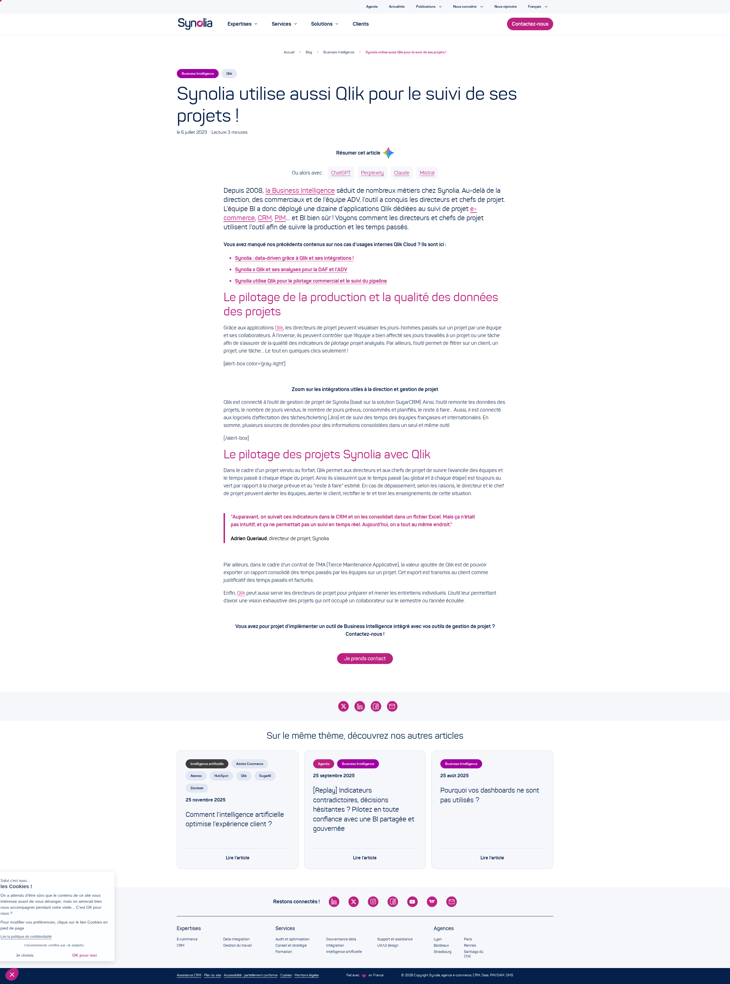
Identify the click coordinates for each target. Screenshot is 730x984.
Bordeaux (441, 945)
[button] (12, 974)
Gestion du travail (237, 945)
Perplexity (372, 173)
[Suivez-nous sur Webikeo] (432, 901)
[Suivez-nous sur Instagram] (373, 901)
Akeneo (196, 776)
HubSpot (221, 776)
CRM (265, 218)
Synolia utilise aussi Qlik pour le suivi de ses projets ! (406, 52)
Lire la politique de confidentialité (37, 937)
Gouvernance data (341, 939)
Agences (444, 928)
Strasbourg (442, 951)
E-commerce (187, 939)
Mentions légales (307, 975)
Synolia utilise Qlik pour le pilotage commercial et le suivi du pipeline (311, 281)
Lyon (438, 939)
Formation (283, 951)
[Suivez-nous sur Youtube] (412, 901)
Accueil (289, 52)
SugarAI (265, 776)
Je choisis (35, 955)
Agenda (323, 764)
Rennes (470, 945)
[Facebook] (376, 706)
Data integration (236, 939)
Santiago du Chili (473, 954)
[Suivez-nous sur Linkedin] (334, 901)
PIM (280, 218)
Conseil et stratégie (291, 945)
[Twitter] (343, 706)
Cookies (286, 975)
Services (285, 928)
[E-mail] (392, 706)
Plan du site (212, 975)
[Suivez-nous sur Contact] (451, 901)
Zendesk (196, 788)
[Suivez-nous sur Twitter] (353, 901)
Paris (468, 939)
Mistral (427, 173)
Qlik (229, 73)
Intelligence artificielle (207, 764)
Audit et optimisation (292, 939)
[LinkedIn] (359, 706)
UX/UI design (387, 945)
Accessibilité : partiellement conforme (250, 975)
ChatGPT (341, 173)
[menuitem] (242, 24)
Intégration (335, 945)
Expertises (189, 928)
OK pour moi (95, 955)
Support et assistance (395, 939)
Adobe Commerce (249, 764)
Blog (309, 52)
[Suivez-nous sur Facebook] (393, 901)
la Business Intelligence (300, 190)
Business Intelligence (338, 52)
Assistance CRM (189, 975)
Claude (401, 173)
